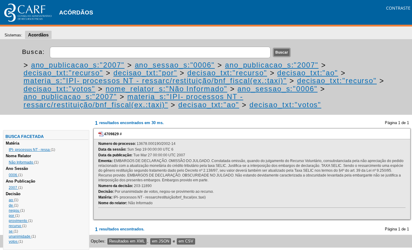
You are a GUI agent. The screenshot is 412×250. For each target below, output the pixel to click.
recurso (15, 226)
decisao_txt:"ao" (307, 73)
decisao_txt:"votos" (59, 89)
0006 (13, 175)
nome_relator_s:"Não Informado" (166, 89)
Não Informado (21, 162)
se (11, 231)
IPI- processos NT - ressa (30, 150)
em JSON (160, 241)
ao (11, 200)
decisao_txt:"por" (145, 73)
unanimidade (20, 236)
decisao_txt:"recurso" (63, 73)
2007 (13, 188)
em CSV (186, 241)
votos (13, 241)
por (12, 216)
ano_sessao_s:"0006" (175, 65)
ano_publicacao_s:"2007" (78, 65)
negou (14, 210)
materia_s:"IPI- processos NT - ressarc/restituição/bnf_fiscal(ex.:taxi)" (155, 81)
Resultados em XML (127, 241)
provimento (18, 221)
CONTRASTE (398, 8)
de (11, 205)
